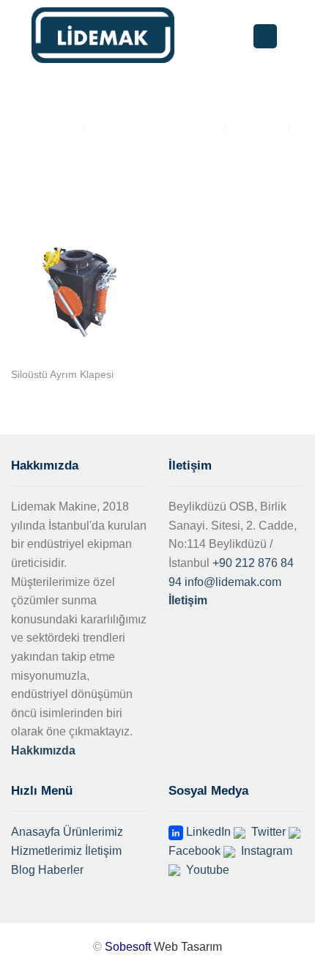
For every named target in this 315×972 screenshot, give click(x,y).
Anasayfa (35, 832)
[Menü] (265, 36)
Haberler (61, 870)
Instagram (265, 851)
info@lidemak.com (233, 582)
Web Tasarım (188, 947)
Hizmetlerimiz (46, 851)
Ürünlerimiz (93, 832)
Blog (23, 870)
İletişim (187, 600)
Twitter (267, 832)
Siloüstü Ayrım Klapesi (62, 374)
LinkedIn (207, 832)
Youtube (206, 870)
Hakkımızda (43, 750)
